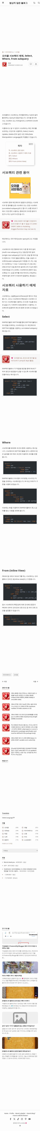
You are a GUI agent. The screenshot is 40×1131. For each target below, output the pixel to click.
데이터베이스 (7, 675)
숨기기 (31, 144)
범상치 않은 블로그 (18, 2)
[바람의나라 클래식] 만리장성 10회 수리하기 (16, 1001)
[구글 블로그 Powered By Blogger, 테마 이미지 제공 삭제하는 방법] (20, 943)
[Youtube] (29, 1120)
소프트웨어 (27, 840)
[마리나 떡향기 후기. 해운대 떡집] (20, 973)
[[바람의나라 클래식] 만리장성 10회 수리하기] (20, 998)
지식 (25, 837)
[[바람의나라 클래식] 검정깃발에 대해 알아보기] (20, 1048)
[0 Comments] (31, 64)
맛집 (5, 834)
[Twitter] (14, 1120)
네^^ (5, 866)
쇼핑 (25, 834)
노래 (5, 837)
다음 (34, 681)
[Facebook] (10, 1120)
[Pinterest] (26, 1120)
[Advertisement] (20, 28)
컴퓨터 (6, 840)
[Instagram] (22, 1120)
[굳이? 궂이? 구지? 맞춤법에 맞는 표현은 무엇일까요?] (20, 1023)
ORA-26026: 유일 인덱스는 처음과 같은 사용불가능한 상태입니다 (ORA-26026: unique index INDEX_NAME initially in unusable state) (24, 696)
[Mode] (34, 3)
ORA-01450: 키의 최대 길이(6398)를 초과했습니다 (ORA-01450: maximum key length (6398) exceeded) (24, 717)
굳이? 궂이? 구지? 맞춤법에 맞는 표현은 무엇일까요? (18, 1026)
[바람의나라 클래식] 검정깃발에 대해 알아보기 (16, 1051)
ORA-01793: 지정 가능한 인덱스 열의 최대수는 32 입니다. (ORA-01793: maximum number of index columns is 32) (24, 706)
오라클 (16, 675)
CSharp (6, 831)
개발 (25, 827)
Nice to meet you (9, 862)
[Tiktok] (18, 1120)
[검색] (39, 3)
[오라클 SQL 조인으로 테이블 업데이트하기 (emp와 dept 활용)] (6, 362)
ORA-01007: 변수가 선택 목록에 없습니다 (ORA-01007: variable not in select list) (23, 739)
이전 (5, 681)
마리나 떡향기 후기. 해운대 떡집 (12, 976)
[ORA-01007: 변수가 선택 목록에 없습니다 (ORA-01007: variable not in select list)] (6, 744)
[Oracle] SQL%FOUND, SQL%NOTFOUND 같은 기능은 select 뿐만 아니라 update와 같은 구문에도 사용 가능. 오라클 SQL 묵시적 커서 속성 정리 (24, 751)
